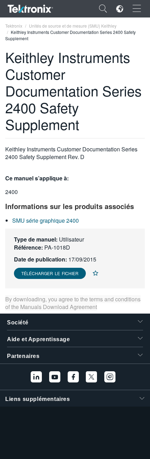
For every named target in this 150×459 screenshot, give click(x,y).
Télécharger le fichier (49, 273)
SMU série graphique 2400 (45, 220)
